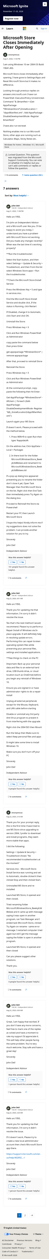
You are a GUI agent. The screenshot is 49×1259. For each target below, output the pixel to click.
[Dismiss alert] (45, 4)
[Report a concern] (5, 181)
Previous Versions (24, 1240)
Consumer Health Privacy (13, 1248)
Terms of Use (35, 1248)
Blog (37, 1240)
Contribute (6, 1244)
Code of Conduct (9, 1251)
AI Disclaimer (8, 1240)
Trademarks (27, 1251)
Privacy (18, 1244)
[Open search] (37, 28)
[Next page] (32, 1215)
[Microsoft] (24, 28)
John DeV (15, 205)
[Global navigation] (2, 28)
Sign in (44, 28)
